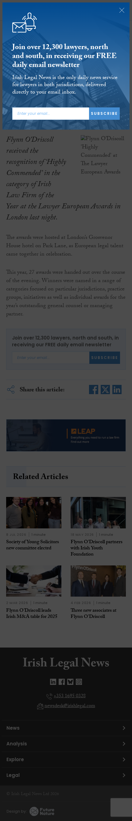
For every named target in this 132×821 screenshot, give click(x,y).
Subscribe (104, 113)
